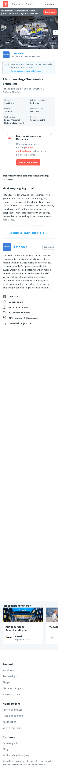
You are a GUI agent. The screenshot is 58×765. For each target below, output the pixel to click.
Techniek (8, 111)
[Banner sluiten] (51, 134)
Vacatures (17, 4)
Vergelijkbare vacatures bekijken (26, 71)
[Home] (5, 4)
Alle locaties (9, 722)
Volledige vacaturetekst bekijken (27, 232)
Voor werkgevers (12, 728)
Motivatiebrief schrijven (16, 755)
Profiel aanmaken (28, 162)
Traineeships (10, 676)
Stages (6, 682)
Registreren (50, 12)
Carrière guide (10, 743)
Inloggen (49, 4)
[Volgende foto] (52, 32)
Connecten (49, 246)
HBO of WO (35, 111)
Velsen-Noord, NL (34, 88)
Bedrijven (30, 4)
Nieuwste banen (12, 694)
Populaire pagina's (13, 715)
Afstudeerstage (12, 88)
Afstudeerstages (12, 688)
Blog (5, 749)
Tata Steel (18, 53)
